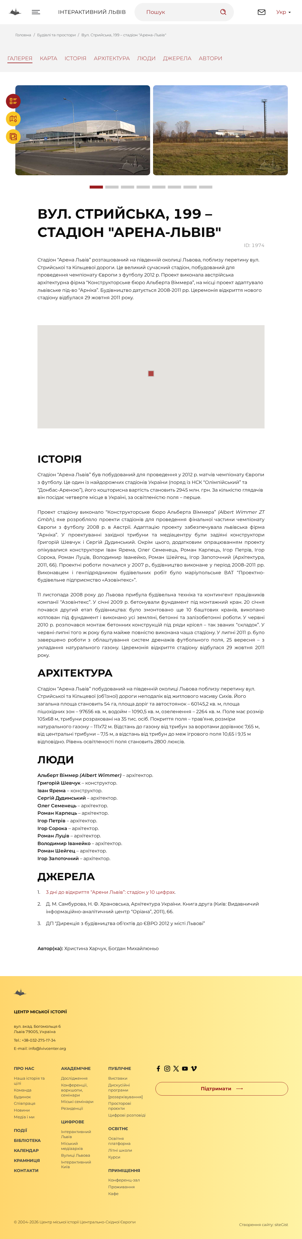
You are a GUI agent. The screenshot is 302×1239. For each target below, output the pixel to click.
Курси (114, 1157)
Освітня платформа (119, 1141)
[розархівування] (125, 1096)
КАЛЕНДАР (26, 1150)
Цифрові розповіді (127, 1115)
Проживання (121, 1186)
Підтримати (216, 1088)
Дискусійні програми (119, 1087)
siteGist (281, 1224)
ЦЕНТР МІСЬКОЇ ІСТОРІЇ (40, 1011)
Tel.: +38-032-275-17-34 (35, 1040)
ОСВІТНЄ (118, 1128)
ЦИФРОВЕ (72, 1122)
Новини (22, 1110)
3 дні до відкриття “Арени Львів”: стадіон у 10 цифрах (110, 892)
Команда (23, 1090)
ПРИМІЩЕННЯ (124, 1170)
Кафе (113, 1193)
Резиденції (72, 1108)
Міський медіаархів (72, 1146)
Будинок (22, 1096)
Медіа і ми (24, 1116)
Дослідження (74, 1078)
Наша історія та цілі (29, 1081)
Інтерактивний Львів (92, 12)
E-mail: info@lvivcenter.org (40, 1048)
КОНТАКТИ (26, 1170)
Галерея (19, 58)
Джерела (177, 58)
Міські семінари (77, 1101)
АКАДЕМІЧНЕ (76, 1068)
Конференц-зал (124, 1180)
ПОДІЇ (20, 1130)
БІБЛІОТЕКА (27, 1140)
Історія (75, 58)
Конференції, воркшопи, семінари (74, 1090)
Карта (48, 58)
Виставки (117, 1078)
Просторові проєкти (119, 1106)
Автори (210, 58)
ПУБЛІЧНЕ (119, 1068)
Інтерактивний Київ (76, 1164)
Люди (146, 58)
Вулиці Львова (75, 1155)
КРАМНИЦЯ (27, 1160)
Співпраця (24, 1103)
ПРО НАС (24, 1068)
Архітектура (112, 58)
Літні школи (120, 1150)
